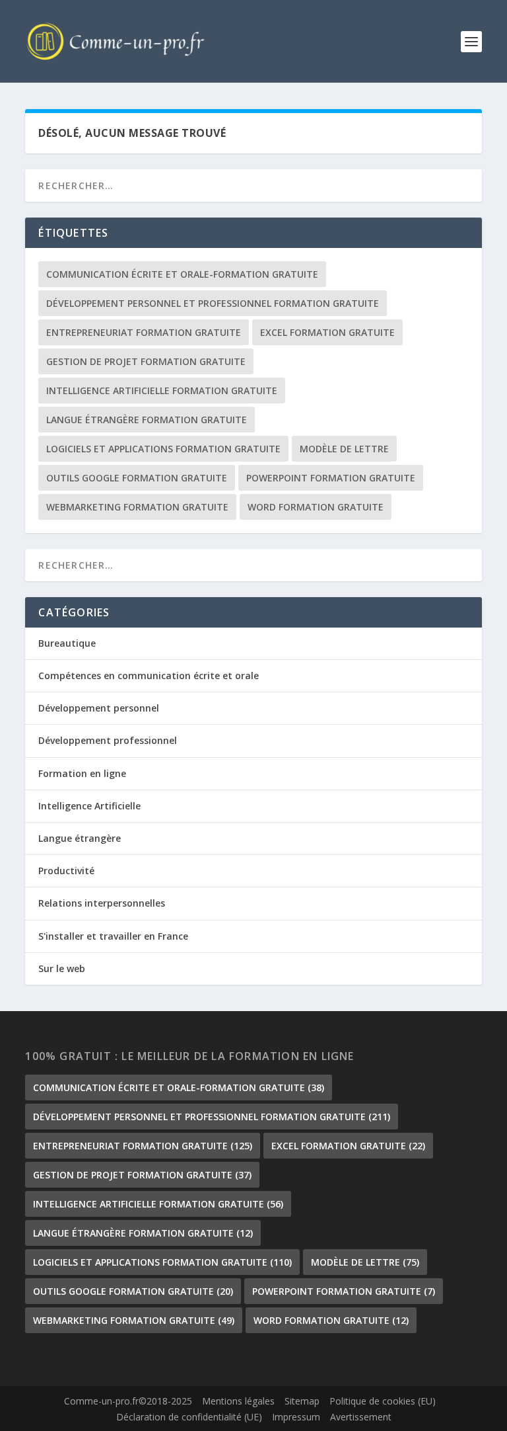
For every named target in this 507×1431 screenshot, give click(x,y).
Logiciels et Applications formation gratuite (163, 448)
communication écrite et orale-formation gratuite (182, 274)
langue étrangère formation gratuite (146, 419)
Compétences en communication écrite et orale (148, 675)
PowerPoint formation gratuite (330, 477)
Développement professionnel (107, 740)
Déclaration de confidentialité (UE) (189, 1417)
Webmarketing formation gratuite (137, 507)
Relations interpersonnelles (101, 903)
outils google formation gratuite (136, 477)
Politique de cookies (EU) (382, 1401)
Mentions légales (238, 1401)
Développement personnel (98, 708)
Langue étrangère (79, 838)
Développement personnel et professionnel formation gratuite (212, 303)
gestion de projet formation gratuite (146, 361)
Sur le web (61, 968)
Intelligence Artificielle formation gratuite (161, 390)
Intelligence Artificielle (89, 805)
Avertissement (360, 1417)
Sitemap (302, 1401)
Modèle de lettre (344, 448)
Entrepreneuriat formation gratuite (143, 332)
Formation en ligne (82, 773)
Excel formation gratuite (327, 332)
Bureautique (67, 643)
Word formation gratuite (316, 507)
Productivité (66, 870)
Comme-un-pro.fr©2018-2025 (128, 1401)
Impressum (296, 1417)
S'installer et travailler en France (113, 936)
